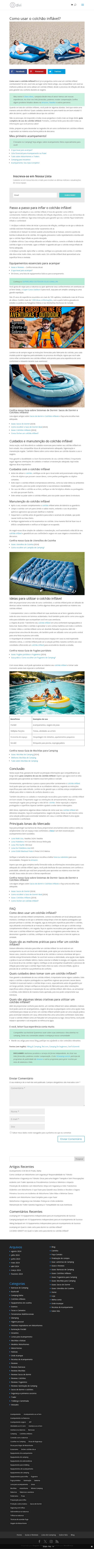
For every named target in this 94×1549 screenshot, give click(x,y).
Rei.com (45, 1046)
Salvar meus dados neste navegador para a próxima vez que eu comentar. (41, 1133)
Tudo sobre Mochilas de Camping (24, 761)
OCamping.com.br (63, 1056)
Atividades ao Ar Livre (18, 1426)
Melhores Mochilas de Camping (23, 757)
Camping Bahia (17, 1295)
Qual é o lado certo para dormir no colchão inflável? (41, 1227)
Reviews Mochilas (18, 1370)
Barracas (31, 1430)
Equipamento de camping (19, 1457)
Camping (13, 1434)
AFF (30, 1422)
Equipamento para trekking (19, 1465)
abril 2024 (15, 1266)
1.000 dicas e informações (41, 300)
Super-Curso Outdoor (31, 289)
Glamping (15, 1318)
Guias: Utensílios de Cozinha (22, 544)
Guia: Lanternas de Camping (63, 1262)
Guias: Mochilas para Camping (63, 1281)
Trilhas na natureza (17, 1515)
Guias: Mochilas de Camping (22, 754)
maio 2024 (15, 1262)
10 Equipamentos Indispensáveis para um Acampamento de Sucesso (48, 1216)
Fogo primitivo (15, 1480)
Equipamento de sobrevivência (21, 1461)
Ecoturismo (14, 1449)
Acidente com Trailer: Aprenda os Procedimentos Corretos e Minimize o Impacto (41, 1182)
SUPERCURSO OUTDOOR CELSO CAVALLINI (40, 281)
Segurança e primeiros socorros (23, 1393)
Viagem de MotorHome (18, 1523)
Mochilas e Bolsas (18, 1340)
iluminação (27, 1480)
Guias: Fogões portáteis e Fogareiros (26, 654)
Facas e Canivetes (18, 1310)
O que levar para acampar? (21, 150)
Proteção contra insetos (18, 1504)
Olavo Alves (28, 96)
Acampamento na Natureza (19, 1418)
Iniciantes (15, 1333)
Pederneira (14, 1496)
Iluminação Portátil (18, 1329)
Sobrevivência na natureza (19, 1512)
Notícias (14, 1352)
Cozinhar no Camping (17, 1442)
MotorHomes (16, 1348)
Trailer (13, 1397)
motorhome (24, 1488)
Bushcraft (15, 1291)
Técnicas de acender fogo (19, 1519)
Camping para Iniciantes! (20, 159)
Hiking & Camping (34, 1046)
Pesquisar (79, 1159)
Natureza (13, 1492)
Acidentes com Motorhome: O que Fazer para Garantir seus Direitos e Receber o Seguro (44, 1190)
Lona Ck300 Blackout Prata (22, 851)
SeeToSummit (73, 1046)
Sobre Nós (56, 1311)
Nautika (52, 102)
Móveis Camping (37, 1488)
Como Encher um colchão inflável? (24, 433)
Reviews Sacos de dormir (21, 1374)
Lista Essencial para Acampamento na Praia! (28, 153)
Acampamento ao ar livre (32, 1414)
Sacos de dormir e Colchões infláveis (44, 416)
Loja (53, 1296)
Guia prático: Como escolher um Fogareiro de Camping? (33, 657)
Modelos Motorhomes (20, 1344)
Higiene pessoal (17, 1322)
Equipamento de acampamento (21, 1453)
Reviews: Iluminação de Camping (24, 1386)
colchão (29, 473)
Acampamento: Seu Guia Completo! (25, 163)
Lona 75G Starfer (18, 845)
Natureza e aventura (27, 1492)
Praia (23, 1496)
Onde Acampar (17, 1355)
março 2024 (16, 1270)
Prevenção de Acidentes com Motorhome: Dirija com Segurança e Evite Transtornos (43, 1186)
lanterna (37, 1480)
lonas (33, 1484)
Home (54, 1292)
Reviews (14, 1363)
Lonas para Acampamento (21, 1337)
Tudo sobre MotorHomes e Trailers (25, 156)
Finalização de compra (60, 1258)
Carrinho (55, 1250)
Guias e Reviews (17, 267)
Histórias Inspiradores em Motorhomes (26, 1325)
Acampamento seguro (18, 1422)
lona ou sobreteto (61, 857)
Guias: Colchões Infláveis (21, 430)
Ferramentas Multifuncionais (22, 1314)
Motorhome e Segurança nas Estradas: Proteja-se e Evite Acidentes (36, 1201)
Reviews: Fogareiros (19, 1382)
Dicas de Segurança (35, 1442)
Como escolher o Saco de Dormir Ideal (26, 427)
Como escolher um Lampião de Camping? (27, 547)
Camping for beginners (58, 1046)
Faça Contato (57, 1254)
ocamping (13, 1216)
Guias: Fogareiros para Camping (64, 1277)
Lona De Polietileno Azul (21, 848)
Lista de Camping (48, 1535)
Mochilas (13, 1488)
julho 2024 (15, 1255)
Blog (53, 1247)
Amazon (45, 102)
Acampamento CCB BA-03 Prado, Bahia (25, 1171)
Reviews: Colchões (18, 1378)
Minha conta (56, 1299)
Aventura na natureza (17, 1430)
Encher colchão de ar (28, 1449)
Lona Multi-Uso (17, 838)
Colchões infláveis (18, 1299)
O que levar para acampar (21, 270)
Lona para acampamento (19, 1484)
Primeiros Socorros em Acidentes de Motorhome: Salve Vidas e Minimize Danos (41, 1193)
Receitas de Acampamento (22, 1359)
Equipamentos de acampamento (21, 1469)
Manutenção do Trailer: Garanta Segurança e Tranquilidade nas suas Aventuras (40, 1205)
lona (52, 831)
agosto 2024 (16, 1251)
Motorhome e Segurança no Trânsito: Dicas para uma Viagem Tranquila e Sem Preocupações (46, 1178)
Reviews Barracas (18, 1367)
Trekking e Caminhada (20, 1401)
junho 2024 (15, 1259)
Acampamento (15, 1414)
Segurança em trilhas (17, 1508)
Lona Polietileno (17, 842)
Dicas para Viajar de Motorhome (21, 1445)
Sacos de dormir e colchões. (22, 1389)
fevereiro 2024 (17, 1274)
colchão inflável (15, 533)
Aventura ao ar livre (35, 1426)
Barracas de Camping (19, 1288)
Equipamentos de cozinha (21, 1303)
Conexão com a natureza (19, 1438)
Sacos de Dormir (36, 1504)
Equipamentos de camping (19, 1473)
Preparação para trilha (18, 1500)
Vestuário (15, 1405)
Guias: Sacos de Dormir (20, 424)
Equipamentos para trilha (19, 1477)
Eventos (14, 1306)
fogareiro (34, 1477)
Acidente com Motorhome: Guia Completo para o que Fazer (33, 1197)
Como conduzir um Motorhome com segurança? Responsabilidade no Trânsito (40, 1174)
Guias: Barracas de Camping (63, 1269)
